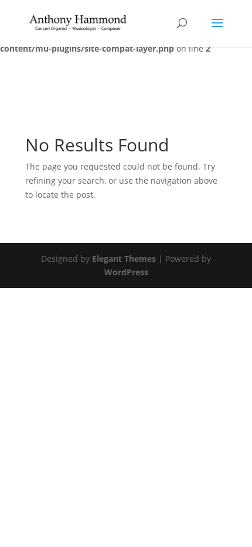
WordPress (126, 272)
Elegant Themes (124, 258)
